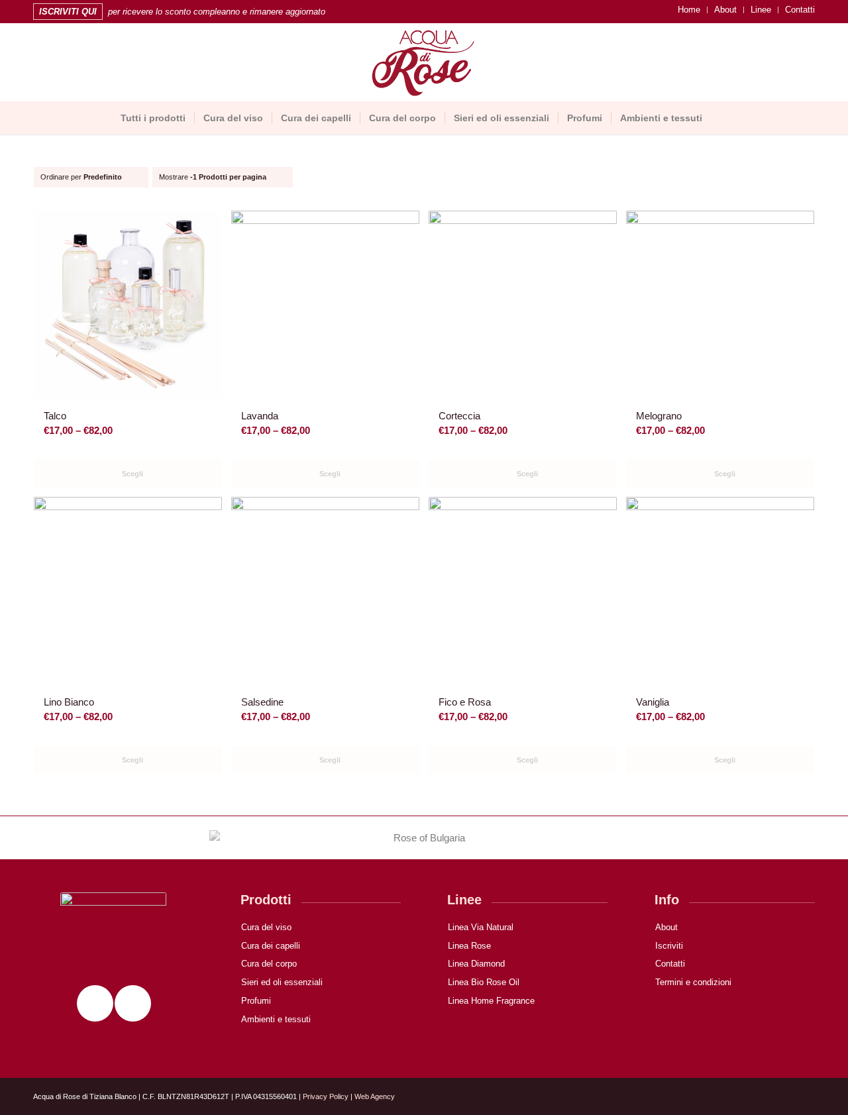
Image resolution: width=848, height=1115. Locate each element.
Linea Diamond (476, 964)
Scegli (131, 474)
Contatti (800, 10)
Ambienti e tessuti (276, 1019)
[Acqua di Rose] (424, 64)
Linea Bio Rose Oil (483, 982)
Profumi (256, 1001)
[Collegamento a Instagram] (37, 64)
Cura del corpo (269, 964)
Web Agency (374, 1096)
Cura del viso (266, 927)
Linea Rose (469, 946)
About (725, 10)
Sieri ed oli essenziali (282, 982)
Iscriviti (669, 946)
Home (689, 10)
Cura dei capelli (270, 946)
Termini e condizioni (693, 982)
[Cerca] (719, 117)
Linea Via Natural (480, 927)
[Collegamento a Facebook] (57, 64)
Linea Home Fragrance (491, 1001)
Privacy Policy (325, 1096)
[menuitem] (689, 10)
